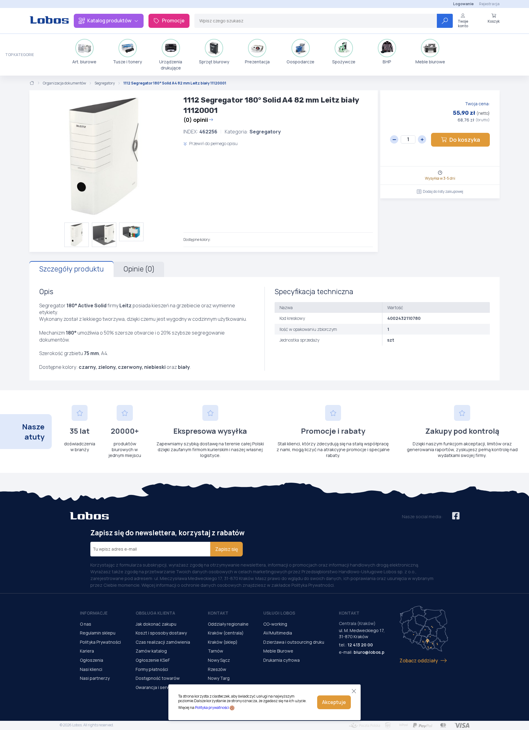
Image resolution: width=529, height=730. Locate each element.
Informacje (93, 613)
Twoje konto (463, 23)
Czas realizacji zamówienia (163, 642)
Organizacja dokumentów (64, 83)
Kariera (87, 651)
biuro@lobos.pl (370, 652)
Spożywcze (343, 62)
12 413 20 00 (360, 645)
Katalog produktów (109, 20)
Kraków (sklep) (223, 642)
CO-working (275, 624)
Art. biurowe (84, 62)
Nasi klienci (91, 669)
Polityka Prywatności (100, 642)
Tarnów (215, 651)
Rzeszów (217, 669)
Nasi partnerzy (95, 678)
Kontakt (218, 613)
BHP (387, 62)
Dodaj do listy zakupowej (443, 191)
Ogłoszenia (91, 660)
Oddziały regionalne (228, 624)
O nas (85, 624)
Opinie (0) (138, 269)
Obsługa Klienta (155, 613)
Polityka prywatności (212, 707)
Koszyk (494, 21)
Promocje (173, 20)
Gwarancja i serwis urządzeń (164, 687)
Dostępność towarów (158, 678)
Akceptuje (334, 702)
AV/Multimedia (277, 633)
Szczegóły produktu (71, 269)
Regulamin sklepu (97, 633)
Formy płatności (152, 669)
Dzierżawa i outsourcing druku (293, 642)
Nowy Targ (219, 678)
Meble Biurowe (278, 651)
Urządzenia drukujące (170, 65)
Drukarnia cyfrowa (281, 660)
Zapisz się (226, 549)
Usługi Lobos (279, 613)
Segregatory (105, 83)
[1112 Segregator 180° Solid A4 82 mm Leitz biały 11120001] (104, 156)
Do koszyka (464, 139)
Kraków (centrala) (226, 633)
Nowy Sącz (219, 660)
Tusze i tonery (127, 62)
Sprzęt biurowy (214, 62)
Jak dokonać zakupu (156, 624)
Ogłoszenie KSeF (153, 660)
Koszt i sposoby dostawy (161, 633)
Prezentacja (257, 62)
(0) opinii (195, 119)
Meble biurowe (430, 62)
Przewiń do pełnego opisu (213, 143)
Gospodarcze (300, 62)
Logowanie (463, 3)
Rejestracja (489, 3)
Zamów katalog (151, 651)
